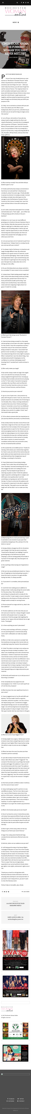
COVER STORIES (15, 41)
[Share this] (2, 892)
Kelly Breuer (14, 57)
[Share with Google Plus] (6, 892)
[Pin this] (8, 892)
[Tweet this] (4, 892)
